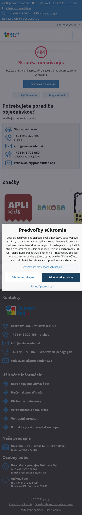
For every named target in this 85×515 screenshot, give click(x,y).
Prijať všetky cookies (60, 277)
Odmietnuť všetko (23, 277)
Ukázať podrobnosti (42, 286)
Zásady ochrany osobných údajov (42, 267)
